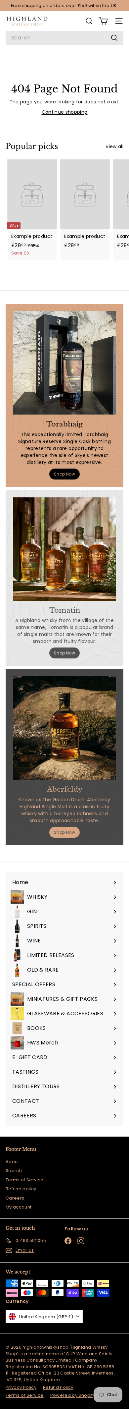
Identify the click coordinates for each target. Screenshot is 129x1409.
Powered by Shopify (72, 1395)
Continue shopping (65, 112)
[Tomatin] (64, 549)
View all (114, 146)
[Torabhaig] (64, 363)
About (12, 1161)
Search (14, 1170)
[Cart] (103, 21)
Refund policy (21, 1189)
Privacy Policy (21, 1387)
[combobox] (64, 38)
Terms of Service (25, 1180)
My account (19, 1207)
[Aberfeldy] (64, 728)
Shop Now (64, 474)
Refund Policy (58, 1387)
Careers (15, 1198)
